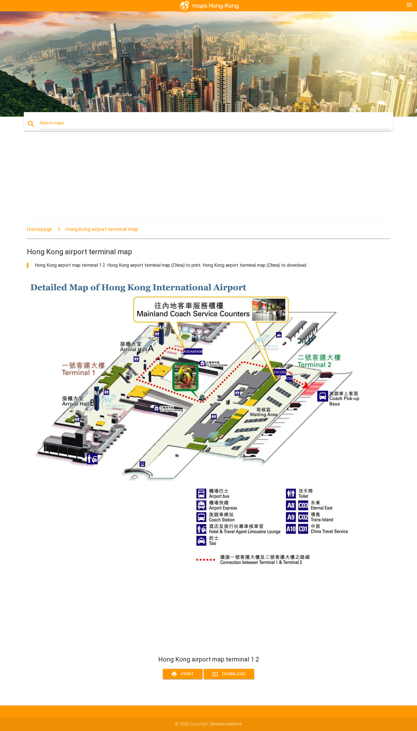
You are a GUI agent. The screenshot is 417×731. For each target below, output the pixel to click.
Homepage (39, 229)
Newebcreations (226, 723)
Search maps (52, 122)
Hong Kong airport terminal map (102, 229)
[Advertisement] (197, 180)
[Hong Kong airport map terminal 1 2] (197, 565)
